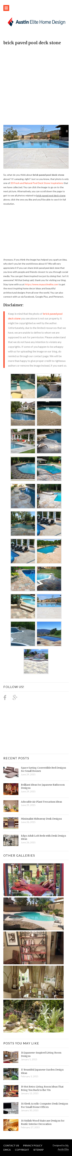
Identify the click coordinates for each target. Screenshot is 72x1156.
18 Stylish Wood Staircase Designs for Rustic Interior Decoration (42, 1122)
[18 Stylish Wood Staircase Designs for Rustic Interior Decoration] (10, 1125)
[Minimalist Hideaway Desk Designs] (10, 823)
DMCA (7, 1149)
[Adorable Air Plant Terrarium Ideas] (10, 806)
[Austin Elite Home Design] (36, 21)
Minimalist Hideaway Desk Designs (41, 818)
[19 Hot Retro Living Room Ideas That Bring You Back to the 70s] (10, 1091)
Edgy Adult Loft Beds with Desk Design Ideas (43, 837)
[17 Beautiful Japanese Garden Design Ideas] (10, 1074)
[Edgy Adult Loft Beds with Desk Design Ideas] (10, 840)
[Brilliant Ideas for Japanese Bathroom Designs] (10, 789)
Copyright (22, 1149)
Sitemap (38, 1149)
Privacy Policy (32, 1145)
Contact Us (11, 1145)
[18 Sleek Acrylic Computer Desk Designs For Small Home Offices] (10, 1108)
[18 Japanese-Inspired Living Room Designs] (10, 1057)
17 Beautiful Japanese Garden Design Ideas (42, 1071)
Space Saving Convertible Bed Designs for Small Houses (43, 769)
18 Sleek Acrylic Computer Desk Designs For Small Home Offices (44, 1105)
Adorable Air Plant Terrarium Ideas (41, 801)
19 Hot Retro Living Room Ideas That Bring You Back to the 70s (42, 1088)
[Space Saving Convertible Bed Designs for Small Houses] (10, 772)
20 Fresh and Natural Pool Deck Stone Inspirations (37, 183)
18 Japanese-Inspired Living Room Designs (41, 1054)
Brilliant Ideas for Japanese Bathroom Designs (43, 786)
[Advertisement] (36, 83)
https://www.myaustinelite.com (41, 284)
